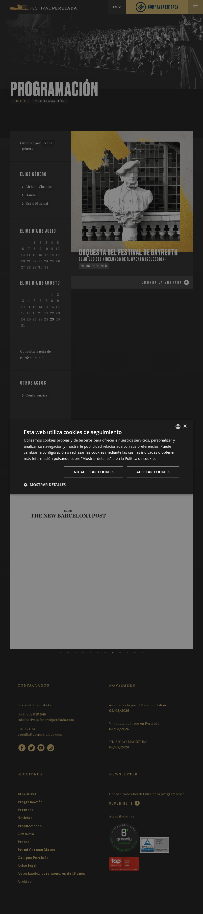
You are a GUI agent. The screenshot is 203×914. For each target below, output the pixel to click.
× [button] (185, 426)
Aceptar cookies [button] (153, 471)
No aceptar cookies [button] (94, 471)
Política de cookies (140, 458)
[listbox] (178, 426)
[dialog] (101, 457)
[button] (45, 484)
